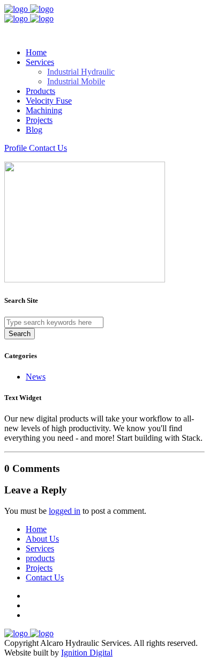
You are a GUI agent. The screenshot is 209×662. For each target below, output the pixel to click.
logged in (64, 510)
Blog (34, 129)
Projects (39, 120)
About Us (42, 538)
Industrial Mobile (76, 81)
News (36, 376)
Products (40, 91)
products (40, 558)
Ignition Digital (87, 652)
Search (20, 334)
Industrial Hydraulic (81, 71)
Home (36, 52)
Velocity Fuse (49, 100)
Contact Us (45, 577)
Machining (44, 110)
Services (40, 548)
